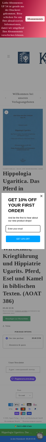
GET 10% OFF (23, 239)
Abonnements (35, 18)
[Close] (41, 196)
